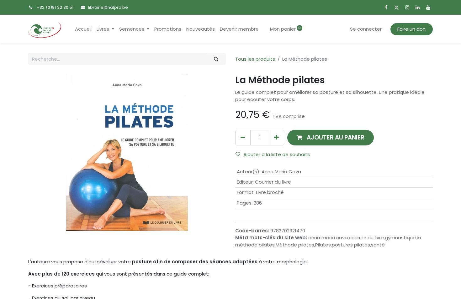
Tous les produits (255, 59)
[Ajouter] (276, 137)
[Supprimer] (243, 137)
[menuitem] (83, 29)
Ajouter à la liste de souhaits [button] (276, 154)
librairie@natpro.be (108, 7)
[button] (330, 137)
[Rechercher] (216, 59)
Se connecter (366, 29)
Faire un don (411, 29)
